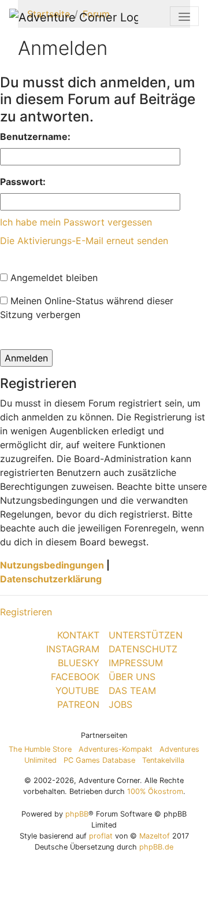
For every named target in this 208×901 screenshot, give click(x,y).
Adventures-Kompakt (116, 749)
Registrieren (26, 612)
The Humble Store (40, 749)
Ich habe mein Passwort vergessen (76, 222)
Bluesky (78, 663)
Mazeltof (154, 836)
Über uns (132, 676)
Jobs (120, 704)
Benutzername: (35, 136)
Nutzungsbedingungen (52, 565)
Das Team (132, 690)
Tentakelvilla (163, 760)
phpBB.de (156, 847)
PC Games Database (99, 760)
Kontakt (78, 635)
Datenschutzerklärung (51, 579)
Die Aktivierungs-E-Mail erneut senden (84, 240)
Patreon (78, 704)
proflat (101, 836)
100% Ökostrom (155, 791)
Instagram (72, 649)
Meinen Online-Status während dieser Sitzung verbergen (86, 307)
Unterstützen (146, 635)
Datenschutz (143, 649)
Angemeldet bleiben (53, 277)
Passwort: (23, 181)
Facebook (75, 676)
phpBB (76, 814)
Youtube (77, 690)
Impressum (136, 663)
